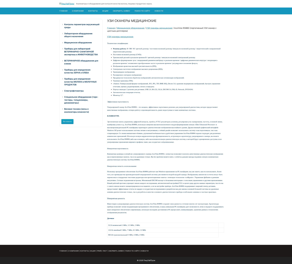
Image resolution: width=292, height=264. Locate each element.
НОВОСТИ (159, 11)
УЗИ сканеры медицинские (159, 28)
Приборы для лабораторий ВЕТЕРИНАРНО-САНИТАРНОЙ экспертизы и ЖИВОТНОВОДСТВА (81, 52)
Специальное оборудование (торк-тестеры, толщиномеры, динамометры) (81, 100)
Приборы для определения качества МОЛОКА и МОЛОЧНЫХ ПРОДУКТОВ (80, 82)
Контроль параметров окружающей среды (81, 26)
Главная (111, 28)
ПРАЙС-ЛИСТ (102, 251)
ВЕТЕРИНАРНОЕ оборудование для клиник (81, 62)
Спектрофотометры (74, 91)
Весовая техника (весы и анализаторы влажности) (76, 110)
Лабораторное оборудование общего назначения (78, 35)
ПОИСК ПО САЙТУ (142, 11)
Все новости (67, 121)
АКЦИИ (105, 11)
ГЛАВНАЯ (63, 11)
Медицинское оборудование (130, 28)
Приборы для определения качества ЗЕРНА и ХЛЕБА (77, 71)
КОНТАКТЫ (93, 11)
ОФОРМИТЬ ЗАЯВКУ (121, 11)
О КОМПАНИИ (78, 11)
